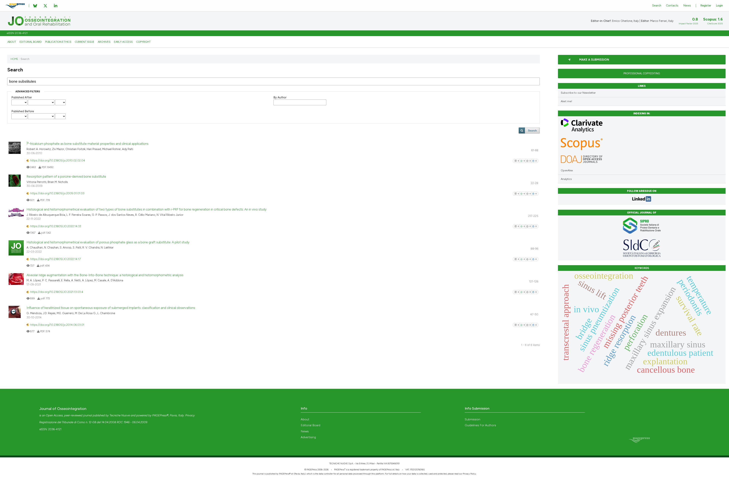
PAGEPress (339, 469)
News (687, 5)
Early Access (123, 41)
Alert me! (566, 101)
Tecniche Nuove (120, 415)
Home (14, 58)
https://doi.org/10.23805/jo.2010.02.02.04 (57, 160)
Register (705, 5)
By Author (279, 97)
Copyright (143, 41)
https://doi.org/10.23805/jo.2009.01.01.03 (57, 193)
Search (656, 5)
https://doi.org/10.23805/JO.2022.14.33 (55, 226)
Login (719, 5)
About (11, 41)
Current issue (84, 41)
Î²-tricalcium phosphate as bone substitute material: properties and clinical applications (87, 144)
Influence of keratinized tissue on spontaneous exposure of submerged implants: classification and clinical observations (111, 308)
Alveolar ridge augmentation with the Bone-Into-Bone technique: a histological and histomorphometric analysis (105, 275)
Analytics (566, 179)
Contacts (672, 5)
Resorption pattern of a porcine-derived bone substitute (66, 176)
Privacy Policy (469, 474)
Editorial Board (31, 41)
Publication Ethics (58, 41)
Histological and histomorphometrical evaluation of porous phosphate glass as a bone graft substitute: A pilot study (108, 242)
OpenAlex (567, 170)
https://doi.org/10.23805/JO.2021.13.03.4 (56, 292)
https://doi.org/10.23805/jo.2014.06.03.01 (57, 325)
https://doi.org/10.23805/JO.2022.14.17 (55, 259)
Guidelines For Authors (480, 425)
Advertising (308, 437)
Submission (472, 419)
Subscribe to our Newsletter (578, 92)
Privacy (190, 415)
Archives (104, 41)
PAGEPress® (160, 415)
